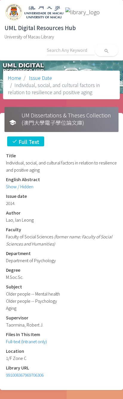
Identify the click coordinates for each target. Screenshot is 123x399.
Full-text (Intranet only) (26, 341)
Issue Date (40, 77)
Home (14, 77)
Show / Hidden (19, 187)
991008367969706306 (25, 375)
